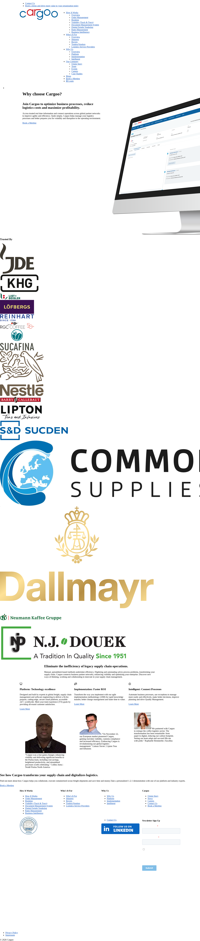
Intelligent (75, 59)
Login (71, 81)
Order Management (79, 17)
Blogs (68, 76)
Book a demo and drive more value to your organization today (52, 6)
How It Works (72, 12)
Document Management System (85, 25)
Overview (75, 15)
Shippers (75, 39)
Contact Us (30, 3)
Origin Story (76, 64)
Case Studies (76, 74)
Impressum (10, 935)
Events (74, 69)
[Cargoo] (39, 19)
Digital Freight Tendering (82, 27)
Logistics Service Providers (83, 47)
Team (73, 66)
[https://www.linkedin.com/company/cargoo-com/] (120, 833)
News (150, 798)
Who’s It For (71, 34)
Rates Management (79, 30)
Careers (74, 71)
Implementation (78, 56)
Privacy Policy (11, 932)
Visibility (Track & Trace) (82, 22)
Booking (75, 20)
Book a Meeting (73, 78)
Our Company (72, 61)
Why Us (69, 49)
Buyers (74, 42)
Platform (75, 54)
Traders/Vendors (78, 44)
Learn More (25, 709)
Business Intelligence (80, 32)
